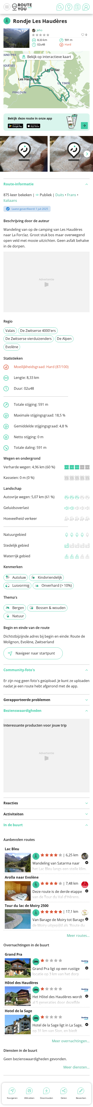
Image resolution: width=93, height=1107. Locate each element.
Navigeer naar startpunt (35, 653)
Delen (64, 1097)
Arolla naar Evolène (21, 877)
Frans (71, 194)
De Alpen (64, 338)
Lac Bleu (12, 849)
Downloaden (46, 1097)
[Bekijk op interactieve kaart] (46, 105)
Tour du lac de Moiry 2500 (26, 905)
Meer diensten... (76, 1067)
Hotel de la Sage (18, 1010)
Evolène (11, 346)
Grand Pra (13, 954)
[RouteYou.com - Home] (22, 6)
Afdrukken (29, 1097)
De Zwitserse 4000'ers (38, 330)
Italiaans (10, 200)
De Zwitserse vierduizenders (28, 338)
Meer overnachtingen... (71, 1041)
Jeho (39, 30)
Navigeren (12, 1097)
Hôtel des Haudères (21, 982)
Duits (59, 194)
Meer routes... (78, 935)
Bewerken (81, 1097)
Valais (10, 330)
